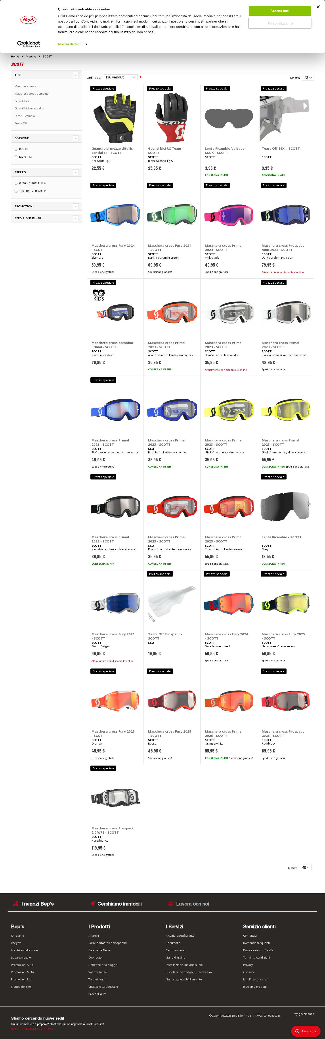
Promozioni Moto (22, 972)
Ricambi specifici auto (180, 936)
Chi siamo (17, 936)
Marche (31, 56)
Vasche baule (97, 972)
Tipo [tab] (18, 75)
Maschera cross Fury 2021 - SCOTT (113, 636)
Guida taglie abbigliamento (184, 979)
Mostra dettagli (70, 44)
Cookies (248, 972)
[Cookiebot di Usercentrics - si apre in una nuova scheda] (28, 44)
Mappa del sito (21, 987)
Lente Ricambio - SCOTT (282, 537)
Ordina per (94, 77)
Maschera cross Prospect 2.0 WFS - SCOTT (113, 830)
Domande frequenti (256, 943)
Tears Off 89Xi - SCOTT (281, 148)
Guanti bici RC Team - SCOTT (165, 150)
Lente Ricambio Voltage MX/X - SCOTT (225, 150)
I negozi (16, 943)
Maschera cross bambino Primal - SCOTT (112, 344)
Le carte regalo (21, 957)
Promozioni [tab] (24, 206)
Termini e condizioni (256, 957)
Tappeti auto (96, 979)
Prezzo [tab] (20, 172)
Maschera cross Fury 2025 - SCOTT (283, 636)
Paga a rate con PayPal (258, 950)
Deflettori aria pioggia (102, 965)
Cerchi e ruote (175, 950)
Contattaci (250, 936)
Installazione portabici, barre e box (189, 972)
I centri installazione (24, 950)
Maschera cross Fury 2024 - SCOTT (113, 247)
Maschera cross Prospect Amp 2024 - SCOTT (283, 247)
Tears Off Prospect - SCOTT (165, 636)
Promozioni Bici (21, 979)
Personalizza (277, 23)
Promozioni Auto (22, 965)
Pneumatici (173, 943)
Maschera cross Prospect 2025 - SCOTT (283, 733)
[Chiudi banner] (318, 8)
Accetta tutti (279, 11)
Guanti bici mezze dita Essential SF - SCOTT (113, 150)
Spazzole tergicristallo (103, 987)
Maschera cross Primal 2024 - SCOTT (223, 247)
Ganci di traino (175, 957)
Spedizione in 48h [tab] (28, 218)
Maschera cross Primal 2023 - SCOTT (166, 344)
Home (15, 56)
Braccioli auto (97, 994)
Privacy (248, 965)
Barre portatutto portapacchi (107, 943)
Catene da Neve (99, 950)
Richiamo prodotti (255, 987)
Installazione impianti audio (184, 965)
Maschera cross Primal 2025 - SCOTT (223, 733)
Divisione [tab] (22, 138)
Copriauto (95, 957)
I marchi (93, 936)
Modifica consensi (255, 979)
